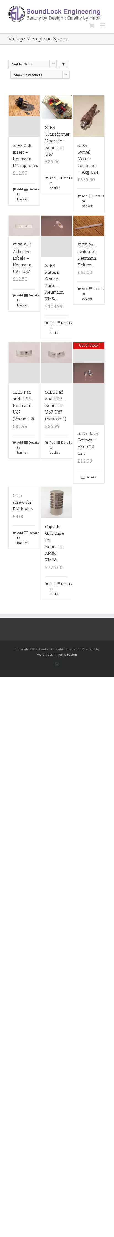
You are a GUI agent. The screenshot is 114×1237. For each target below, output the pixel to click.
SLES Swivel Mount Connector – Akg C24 (87, 159)
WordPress (45, 654)
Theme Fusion (66, 654)
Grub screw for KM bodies (23, 502)
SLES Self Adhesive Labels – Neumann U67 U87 (22, 258)
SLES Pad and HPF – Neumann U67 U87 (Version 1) (55, 405)
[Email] (57, 664)
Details (32, 189)
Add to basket (20, 194)
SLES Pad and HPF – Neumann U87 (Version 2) (23, 405)
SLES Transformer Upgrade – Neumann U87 (57, 141)
